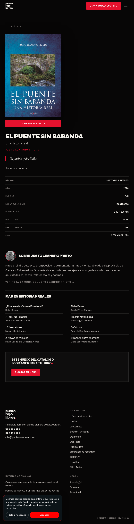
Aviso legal (76, 482)
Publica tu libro (26, 372)
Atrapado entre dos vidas (85, 338)
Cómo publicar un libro (81, 416)
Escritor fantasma (79, 432)
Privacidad (75, 492)
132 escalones (13, 327)
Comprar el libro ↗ (33, 123)
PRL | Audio (76, 467)
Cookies (74, 487)
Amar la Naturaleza (82, 317)
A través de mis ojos (16, 338)
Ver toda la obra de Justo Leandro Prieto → (40, 282)
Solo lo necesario (17, 515)
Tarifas (73, 421)
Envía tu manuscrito (103, 6)
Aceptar (44, 515)
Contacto (75, 442)
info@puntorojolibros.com (19, 437)
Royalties (75, 462)
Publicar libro (76, 447)
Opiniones (75, 437)
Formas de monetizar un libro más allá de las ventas (32, 491)
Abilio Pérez (77, 306)
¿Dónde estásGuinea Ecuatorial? (24, 306)
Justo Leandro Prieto (51, 256)
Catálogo (75, 457)
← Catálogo (14, 26)
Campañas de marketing (82, 452)
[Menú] (126, 6)
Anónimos (76, 327)
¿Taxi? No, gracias (16, 317)
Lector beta (76, 426)
